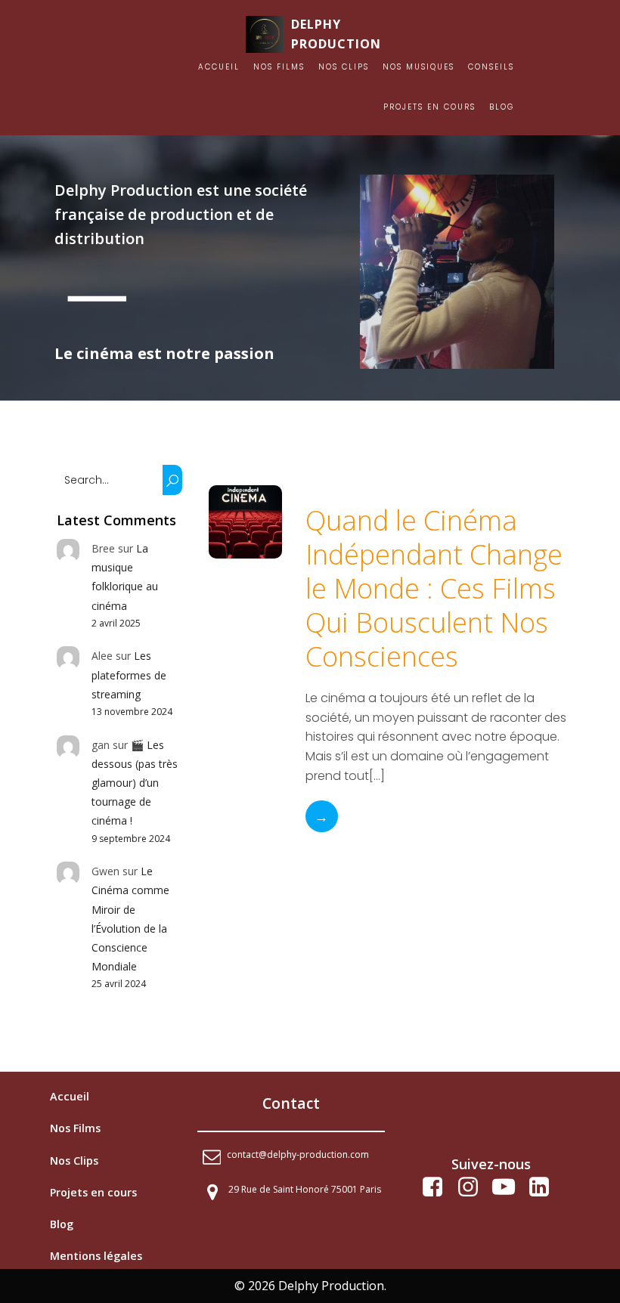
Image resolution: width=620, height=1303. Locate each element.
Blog (501, 107)
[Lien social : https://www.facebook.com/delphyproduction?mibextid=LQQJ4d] (438, 1187)
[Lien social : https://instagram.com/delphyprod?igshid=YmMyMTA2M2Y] (473, 1187)
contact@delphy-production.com (298, 1154)
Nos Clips (343, 67)
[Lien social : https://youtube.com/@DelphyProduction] (509, 1187)
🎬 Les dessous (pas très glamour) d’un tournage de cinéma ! (134, 783)
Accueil (219, 67)
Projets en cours (429, 107)
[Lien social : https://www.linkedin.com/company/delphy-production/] (545, 1187)
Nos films (279, 67)
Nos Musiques (418, 67)
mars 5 (324, 494)
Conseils (491, 67)
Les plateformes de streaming (128, 674)
